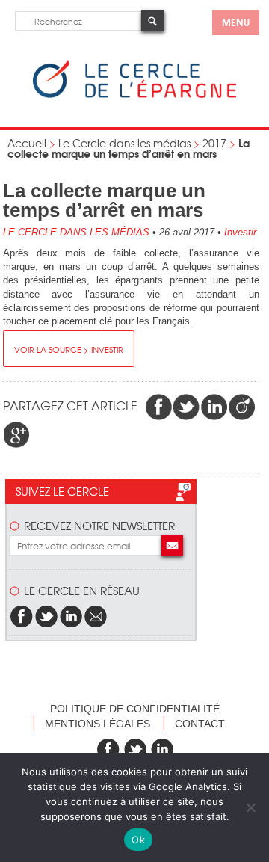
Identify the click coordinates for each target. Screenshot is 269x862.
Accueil (26, 142)
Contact (200, 724)
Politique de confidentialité (135, 709)
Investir (240, 232)
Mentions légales (97, 724)
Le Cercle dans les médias (124, 142)
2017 (214, 142)
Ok (138, 840)
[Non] (250, 807)
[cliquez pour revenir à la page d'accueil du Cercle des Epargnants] (134, 94)
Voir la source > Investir (68, 349)
